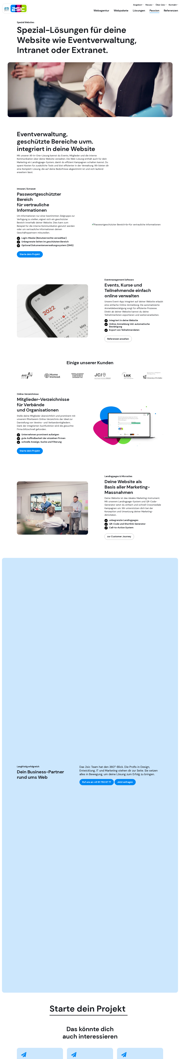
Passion (154, 10)
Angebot (137, 5)
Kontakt (173, 5)
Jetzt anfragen (125, 782)
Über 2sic (160, 5)
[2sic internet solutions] (15, 8)
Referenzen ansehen (118, 338)
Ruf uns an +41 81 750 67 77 (96, 782)
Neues (148, 5)
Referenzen (171, 10)
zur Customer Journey (119, 536)
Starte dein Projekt (30, 254)
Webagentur (101, 10)
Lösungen (139, 10)
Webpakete (121, 10)
